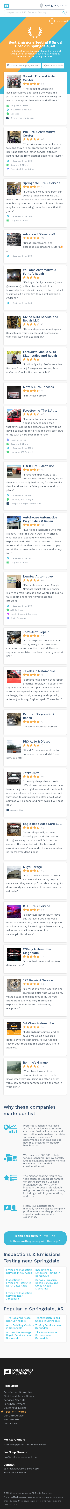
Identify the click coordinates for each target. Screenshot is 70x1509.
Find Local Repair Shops (19, 1396)
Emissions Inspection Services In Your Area (19, 1271)
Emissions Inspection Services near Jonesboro (19, 1295)
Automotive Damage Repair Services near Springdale (18, 1335)
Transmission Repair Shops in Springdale (47, 1319)
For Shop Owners (14, 1403)
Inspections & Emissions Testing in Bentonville (47, 1272)
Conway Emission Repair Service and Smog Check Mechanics (46, 1284)
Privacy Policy (50, 1501)
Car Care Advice (14, 1415)
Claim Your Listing (15, 1407)
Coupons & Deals (54, 65)
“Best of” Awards (15, 1411)
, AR (59, 1309)
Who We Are (11, 1419)
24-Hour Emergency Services (25, 65)
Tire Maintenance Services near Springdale (46, 1335)
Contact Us (10, 1423)
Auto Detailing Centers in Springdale (20, 1327)
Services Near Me (14, 1400)
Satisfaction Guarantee (18, 1392)
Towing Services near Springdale (48, 1327)
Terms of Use (10, 1505)
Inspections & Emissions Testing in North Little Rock (18, 1282)
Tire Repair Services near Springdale (18, 1319)
